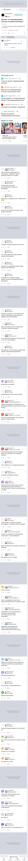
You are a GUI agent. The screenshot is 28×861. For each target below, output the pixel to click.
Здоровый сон (11, 472)
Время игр (11, 482)
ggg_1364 (6, 95)
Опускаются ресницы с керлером (13, 107)
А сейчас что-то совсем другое (14, 415)
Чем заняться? (12, 336)
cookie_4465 (6, 87)
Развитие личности (13, 587)
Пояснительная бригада (14, 402)
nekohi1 (5, 111)
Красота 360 (11, 78)
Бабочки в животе (13, 597)
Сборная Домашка (13, 803)
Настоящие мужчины (14, 609)
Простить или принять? (13, 532)
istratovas (6, 78)
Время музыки (12, 624)
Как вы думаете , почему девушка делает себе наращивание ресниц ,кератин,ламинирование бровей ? (13, 100)
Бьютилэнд (10, 16)
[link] (11, 133)
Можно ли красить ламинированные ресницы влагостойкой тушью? (10, 115)
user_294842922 (7, 104)
